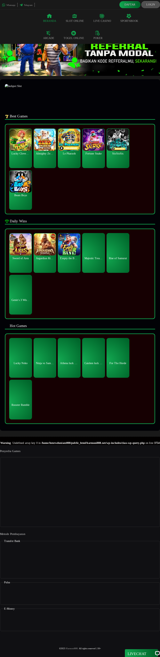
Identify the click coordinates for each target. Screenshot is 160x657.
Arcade (48, 38)
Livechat (137, 654)
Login (150, 4)
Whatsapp (10, 5)
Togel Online (74, 38)
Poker (98, 38)
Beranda (49, 21)
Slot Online (75, 21)
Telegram (28, 5)
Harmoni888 (72, 648)
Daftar (129, 4)
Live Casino (102, 21)
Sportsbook (129, 21)
